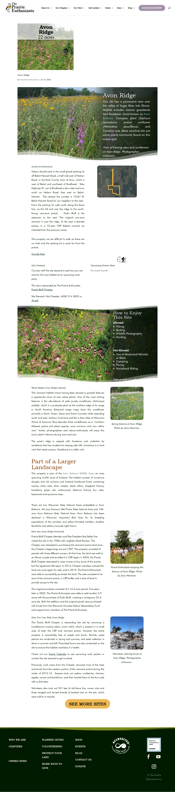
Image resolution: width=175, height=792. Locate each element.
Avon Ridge (24, 75)
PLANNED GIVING (53, 739)
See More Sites (87, 703)
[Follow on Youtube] (158, 756)
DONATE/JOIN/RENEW (152, 8)
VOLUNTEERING (52, 746)
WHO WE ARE (17, 739)
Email (35, 300)
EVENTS (80, 746)
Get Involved (93, 8)
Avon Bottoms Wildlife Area (78, 473)
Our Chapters (61, 8)
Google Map (38, 254)
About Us (45, 8)
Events (107, 8)
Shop (130, 8)
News (119, 8)
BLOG (78, 753)
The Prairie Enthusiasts (29, 80)
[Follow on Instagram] (154, 766)
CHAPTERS (15, 746)
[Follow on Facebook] (148, 756)
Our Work (78, 8)
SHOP (78, 739)
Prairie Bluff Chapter (42, 289)
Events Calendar (57, 654)
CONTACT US (83, 759)
